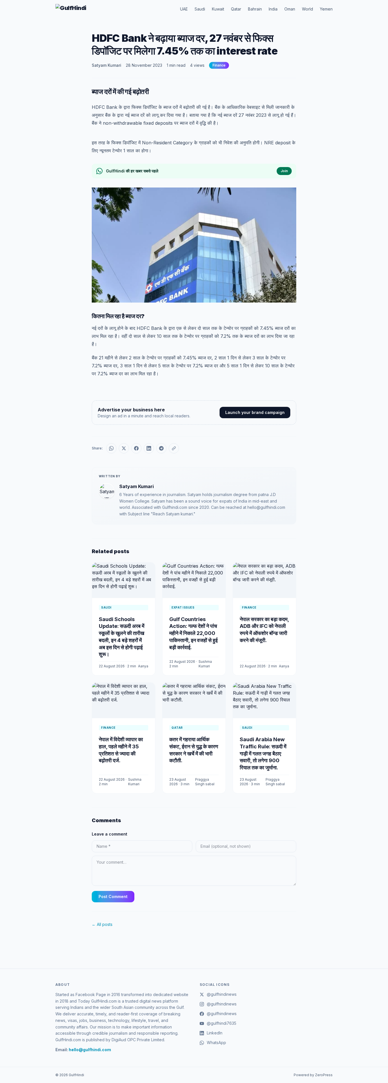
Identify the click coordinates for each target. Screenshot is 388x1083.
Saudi (200, 9)
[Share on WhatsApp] (111, 448)
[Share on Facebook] (136, 448)
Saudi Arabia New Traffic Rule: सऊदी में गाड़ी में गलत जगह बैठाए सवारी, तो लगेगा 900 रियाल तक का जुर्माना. (263, 753)
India (273, 9)
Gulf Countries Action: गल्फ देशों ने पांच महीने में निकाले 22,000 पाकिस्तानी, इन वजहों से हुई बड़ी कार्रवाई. (193, 633)
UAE (184, 9)
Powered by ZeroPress (313, 1075)
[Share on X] (124, 448)
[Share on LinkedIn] (149, 448)
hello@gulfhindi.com (90, 1049)
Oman (289, 9)
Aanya (143, 666)
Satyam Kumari (106, 65)
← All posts (102, 924)
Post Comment (113, 896)
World (307, 9)
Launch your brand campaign (255, 412)
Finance (219, 65)
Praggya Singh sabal (204, 781)
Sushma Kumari (205, 663)
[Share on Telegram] (161, 448)
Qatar (236, 9)
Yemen (326, 9)
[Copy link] (174, 448)
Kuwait (218, 9)
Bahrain (255, 9)
